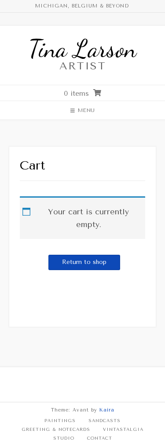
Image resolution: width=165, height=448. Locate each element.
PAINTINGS (60, 420)
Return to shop (84, 262)
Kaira (106, 410)
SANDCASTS (104, 420)
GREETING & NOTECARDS (56, 429)
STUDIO (63, 438)
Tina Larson (82, 48)
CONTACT (99, 438)
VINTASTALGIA (123, 429)
